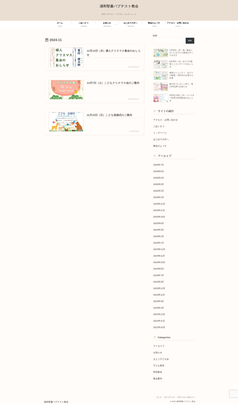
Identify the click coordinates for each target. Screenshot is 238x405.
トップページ (160, 133)
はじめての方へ (161, 139)
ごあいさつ (158, 126)
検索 (155, 35)
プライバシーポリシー (185, 397)
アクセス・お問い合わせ (165, 120)
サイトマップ (169, 397)
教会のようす (160, 146)
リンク (159, 397)
